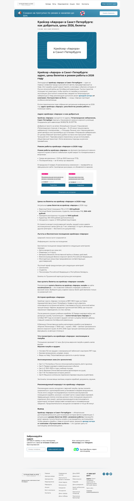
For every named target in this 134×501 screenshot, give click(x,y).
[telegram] (104, 474)
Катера (48, 4)
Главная (47, 473)
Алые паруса (63, 482)
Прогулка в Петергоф (76, 492)
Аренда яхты (49, 479)
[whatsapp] (110, 474)
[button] (109, 4)
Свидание (62, 488)
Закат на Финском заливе (78, 488)
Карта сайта (89, 488)
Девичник (76, 476)
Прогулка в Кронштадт (76, 497)
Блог (78, 4)
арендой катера (85, 96)
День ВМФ (76, 473)
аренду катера (88, 421)
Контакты (85, 4)
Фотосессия (63, 485)
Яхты (54, 4)
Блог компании (50, 490)
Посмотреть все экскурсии (67, 192)
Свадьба (75, 482)
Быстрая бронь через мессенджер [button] (88, 450)
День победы (63, 496)
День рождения (78, 484)
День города (63, 493)
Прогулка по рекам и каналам (64, 478)
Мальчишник (77, 479)
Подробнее (53, 185)
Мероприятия (63, 4)
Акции (72, 4)
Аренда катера (50, 476)
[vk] (107, 474)
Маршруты (48, 484)
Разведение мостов (63, 474)
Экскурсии (62, 490)
